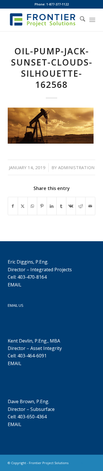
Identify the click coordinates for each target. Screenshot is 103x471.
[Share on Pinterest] (42, 206)
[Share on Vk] (71, 206)
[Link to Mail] (91, 462)
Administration (76, 167)
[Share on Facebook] (13, 206)
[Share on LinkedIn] (51, 206)
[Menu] (92, 20)
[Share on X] (22, 206)
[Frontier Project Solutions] (43, 19)
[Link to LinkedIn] (82, 462)
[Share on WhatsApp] (32, 206)
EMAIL (14, 285)
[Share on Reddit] (80, 206)
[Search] (79, 19)
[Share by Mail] (90, 206)
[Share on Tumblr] (61, 206)
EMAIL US (15, 305)
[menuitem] (79, 19)
